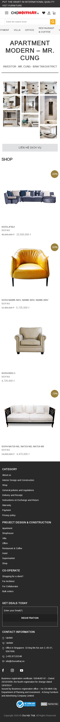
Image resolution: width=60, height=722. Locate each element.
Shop (4, 485)
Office (5, 543)
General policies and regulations (18, 490)
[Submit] (52, 21)
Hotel (4, 553)
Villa (4, 538)
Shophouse (8, 533)
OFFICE (29, 30)
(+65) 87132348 (14, 656)
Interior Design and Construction (18, 480)
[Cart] (54, 13)
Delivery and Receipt (12, 495)
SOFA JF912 (8, 226)
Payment (6, 510)
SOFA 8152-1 (8, 373)
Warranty (6, 505)
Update (9, 637)
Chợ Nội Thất (28, 715)
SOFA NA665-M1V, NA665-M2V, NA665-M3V (25, 300)
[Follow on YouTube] (21, 670)
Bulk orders (8, 591)
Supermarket (8, 558)
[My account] (48, 13)
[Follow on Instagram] (12, 670)
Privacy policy (9, 515)
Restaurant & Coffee (12, 548)
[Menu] (7, 13)
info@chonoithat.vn (15, 661)
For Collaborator (10, 586)
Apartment (7, 528)
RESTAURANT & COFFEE (46, 30)
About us (6, 475)
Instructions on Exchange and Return (20, 500)
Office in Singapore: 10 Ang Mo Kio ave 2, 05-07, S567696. (29, 649)
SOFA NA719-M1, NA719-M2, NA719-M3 (23, 446)
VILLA (17, 30)
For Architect (8, 581)
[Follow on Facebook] (3, 670)
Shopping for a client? (12, 576)
